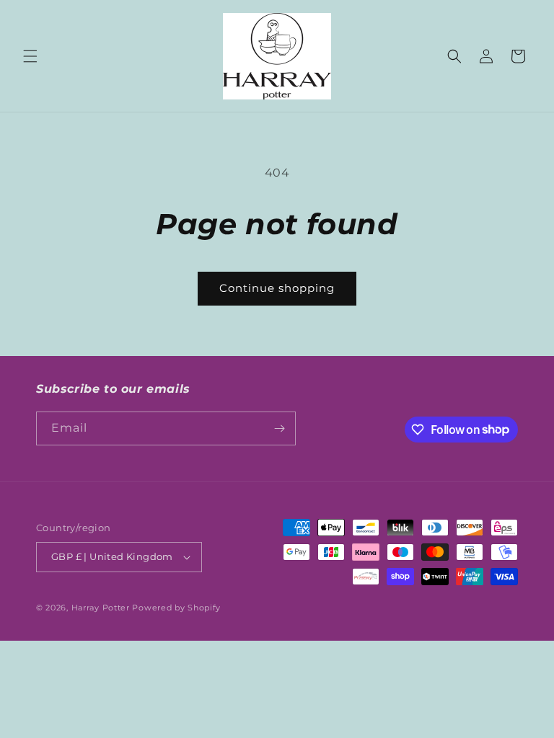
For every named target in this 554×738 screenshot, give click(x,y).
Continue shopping (277, 288)
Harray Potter (100, 608)
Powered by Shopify (176, 608)
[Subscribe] (279, 428)
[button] (30, 56)
